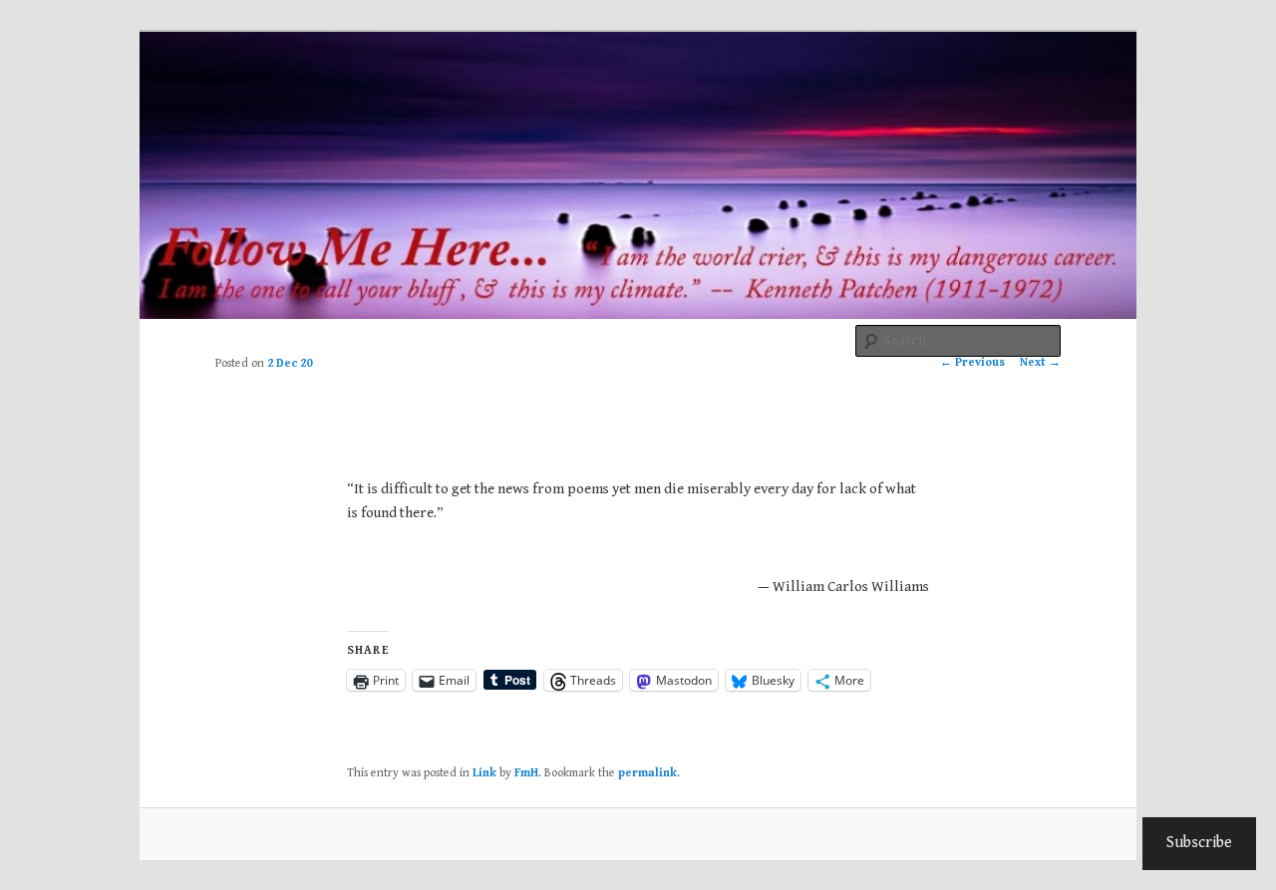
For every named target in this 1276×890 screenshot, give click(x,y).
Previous (972, 362)
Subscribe (1199, 842)
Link (484, 772)
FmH (526, 772)
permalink (647, 772)
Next (1040, 362)
